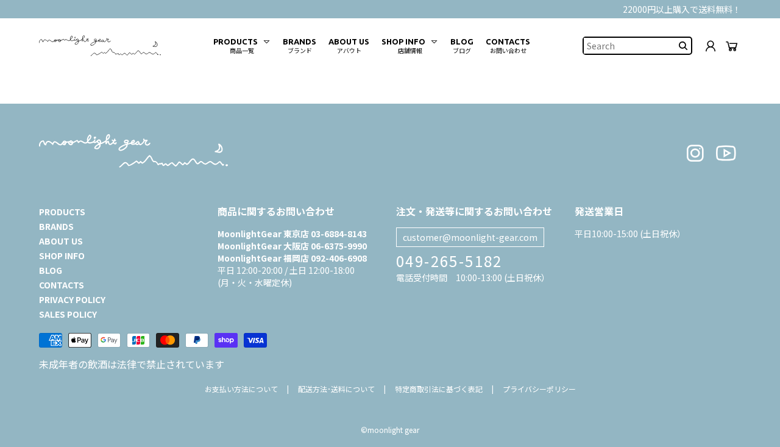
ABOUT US (61, 241)
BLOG (50, 270)
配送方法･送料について (336, 389)
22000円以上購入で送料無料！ (682, 9)
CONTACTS (61, 285)
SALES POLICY (68, 314)
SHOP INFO (62, 255)
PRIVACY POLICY (72, 299)
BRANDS (56, 226)
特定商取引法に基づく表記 (439, 389)
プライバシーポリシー (539, 389)
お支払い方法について (241, 389)
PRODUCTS (62, 212)
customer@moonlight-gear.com (470, 237)
